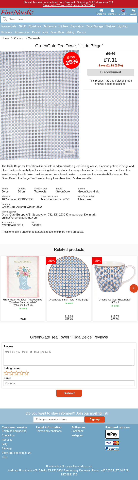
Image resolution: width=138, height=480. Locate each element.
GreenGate (57, 32)
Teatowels (40, 191)
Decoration (77, 26)
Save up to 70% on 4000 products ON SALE (69, 5)
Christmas (35, 26)
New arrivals (8, 26)
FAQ (4, 444)
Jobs (4, 457)
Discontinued (110, 72)
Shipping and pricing (14, 431)
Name (7, 378)
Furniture (6, 32)
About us (7, 439)
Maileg (70, 32)
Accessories (22, 32)
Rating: (12, 368)
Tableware (50, 26)
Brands (81, 32)
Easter (36, 32)
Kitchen (63, 26)
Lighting (122, 26)
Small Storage (94, 26)
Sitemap (7, 448)
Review (8, 346)
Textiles (110, 26)
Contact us (8, 435)
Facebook (77, 431)
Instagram (77, 435)
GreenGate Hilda (88, 191)
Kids (45, 32)
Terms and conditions (49, 431)
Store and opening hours (16, 452)
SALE (22, 26)
